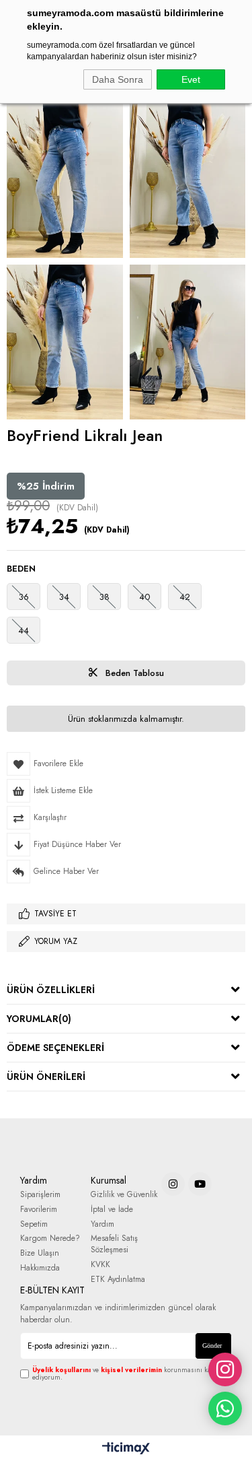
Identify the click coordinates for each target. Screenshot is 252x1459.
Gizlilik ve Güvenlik (124, 1194)
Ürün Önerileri (46, 1076)
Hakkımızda (40, 1268)
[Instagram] (173, 1184)
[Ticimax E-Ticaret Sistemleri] (126, 1449)
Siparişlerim (40, 1194)
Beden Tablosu (133, 673)
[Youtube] (200, 1184)
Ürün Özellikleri (51, 989)
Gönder (212, 1345)
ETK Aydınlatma (118, 1279)
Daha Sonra (117, 79)
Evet (190, 79)
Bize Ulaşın (39, 1253)
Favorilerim (38, 1209)
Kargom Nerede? (50, 1238)
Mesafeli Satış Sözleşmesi (114, 1244)
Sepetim (34, 1224)
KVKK (100, 1264)
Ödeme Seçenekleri (55, 1047)
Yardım (102, 1224)
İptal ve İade (112, 1209)
